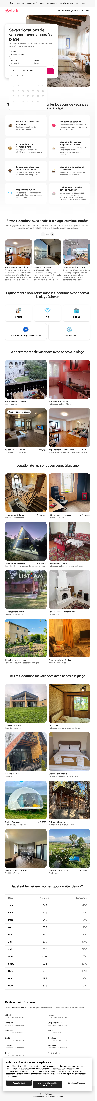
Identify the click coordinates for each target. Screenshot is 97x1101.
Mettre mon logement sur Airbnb (73, 10)
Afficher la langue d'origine (74, 3)
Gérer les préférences (76, 1083)
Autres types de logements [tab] (41, 1007)
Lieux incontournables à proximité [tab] (70, 1007)
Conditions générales (55, 1097)
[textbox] (20, 63)
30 (43, 101)
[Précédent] (43, 234)
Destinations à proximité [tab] (15, 1007)
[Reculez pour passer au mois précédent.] (13, 70)
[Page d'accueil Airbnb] (11, 10)
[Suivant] (52, 234)
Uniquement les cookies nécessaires (47, 1084)
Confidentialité (38, 1097)
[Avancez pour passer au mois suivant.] (42, 70)
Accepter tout (19, 1083)
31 (13, 106)
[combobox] (31, 54)
